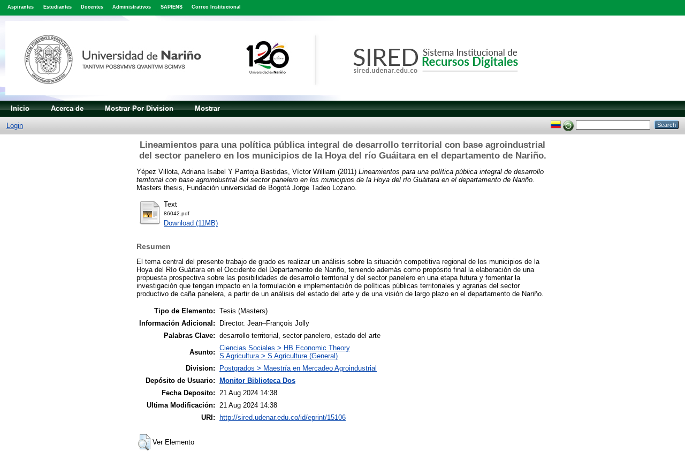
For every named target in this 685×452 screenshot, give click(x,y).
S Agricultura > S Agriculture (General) (278, 356)
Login (14, 126)
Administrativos (131, 7)
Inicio (20, 108)
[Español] (556, 124)
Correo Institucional (216, 7)
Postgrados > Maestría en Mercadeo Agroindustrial (298, 368)
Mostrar (207, 108)
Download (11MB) (191, 223)
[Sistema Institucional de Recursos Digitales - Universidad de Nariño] (279, 98)
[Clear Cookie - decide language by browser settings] (568, 124)
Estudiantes (57, 7)
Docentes (92, 7)
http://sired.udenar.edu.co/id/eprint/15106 (282, 417)
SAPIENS (171, 7)
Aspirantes (20, 7)
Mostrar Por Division (139, 108)
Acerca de (67, 108)
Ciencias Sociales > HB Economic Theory (284, 348)
